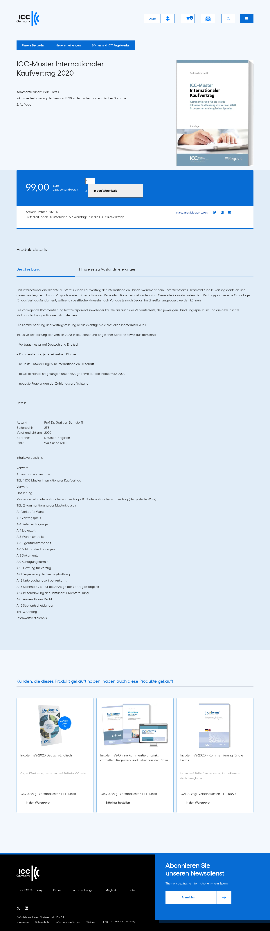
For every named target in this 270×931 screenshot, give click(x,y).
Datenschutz (42, 922)
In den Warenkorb (105, 190)
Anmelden (188, 897)
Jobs (132, 890)
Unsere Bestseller (33, 45)
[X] (18, 908)
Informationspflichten (68, 922)
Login (152, 18)
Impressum (23, 922)
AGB (105, 922)
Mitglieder (112, 890)
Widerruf (91, 922)
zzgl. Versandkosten (65, 189)
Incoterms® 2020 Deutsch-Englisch (46, 755)
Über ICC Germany (29, 890)
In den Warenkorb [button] (38, 802)
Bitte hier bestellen (118, 802)
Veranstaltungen (83, 890)
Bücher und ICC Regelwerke (110, 45)
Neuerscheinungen (68, 45)
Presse (57, 890)
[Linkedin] (26, 908)
